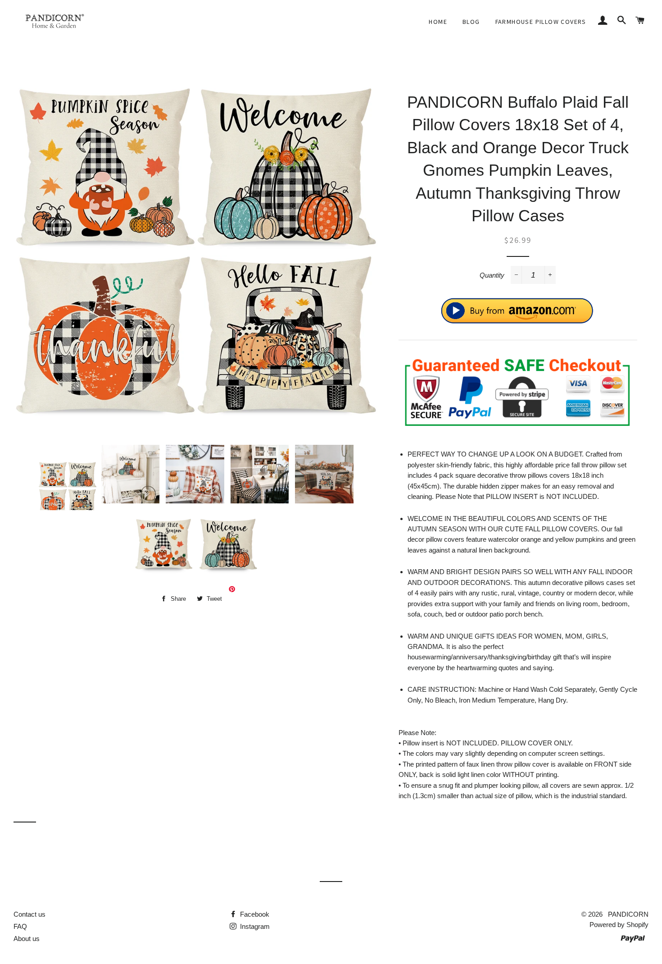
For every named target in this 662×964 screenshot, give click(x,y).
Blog (471, 22)
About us (27, 938)
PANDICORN (628, 914)
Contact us (29, 914)
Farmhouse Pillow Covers (540, 22)
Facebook (253, 914)
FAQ (20, 926)
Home (438, 22)
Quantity (492, 275)
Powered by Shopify (618, 924)
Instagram (254, 926)
